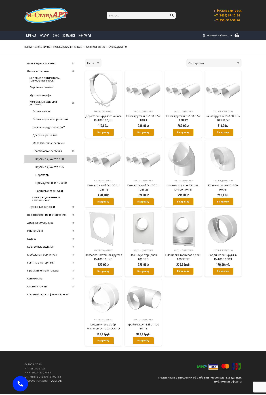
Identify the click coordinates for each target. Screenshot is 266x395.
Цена (90, 63)
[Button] (20, 384)
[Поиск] (172, 15)
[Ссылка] (46, 15)
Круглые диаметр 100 (103, 111)
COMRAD (56, 380)
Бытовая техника (42, 46)
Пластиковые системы (95, 46)
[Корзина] (237, 35)
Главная (28, 46)
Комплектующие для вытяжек (67, 46)
